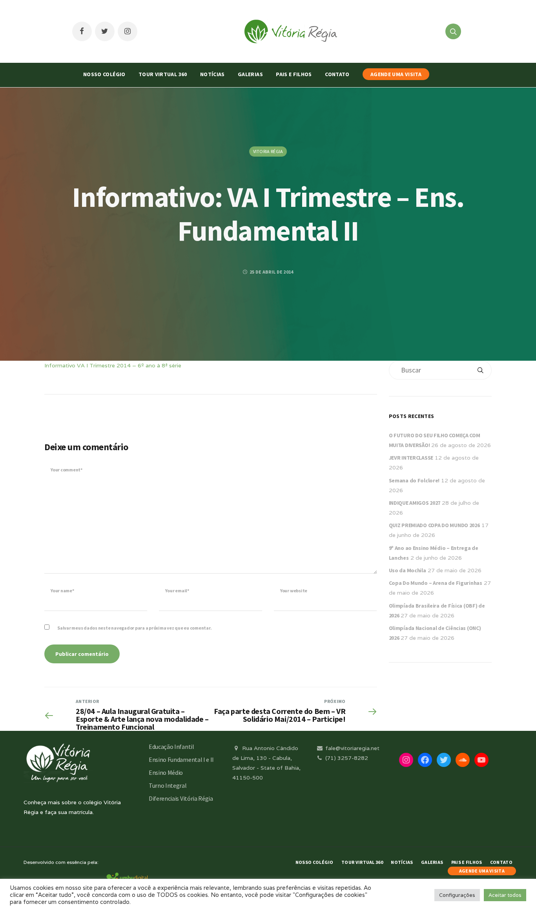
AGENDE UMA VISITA (395, 74)
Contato (337, 74)
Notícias (212, 74)
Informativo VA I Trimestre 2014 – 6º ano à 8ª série (112, 365)
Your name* (62, 590)
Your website (293, 590)
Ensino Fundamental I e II (181, 759)
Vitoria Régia (268, 151)
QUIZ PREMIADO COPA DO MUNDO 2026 (434, 525)
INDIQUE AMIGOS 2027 (415, 502)
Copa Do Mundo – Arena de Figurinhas (435, 582)
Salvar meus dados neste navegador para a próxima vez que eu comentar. (134, 628)
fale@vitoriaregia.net (351, 748)
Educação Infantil (171, 746)
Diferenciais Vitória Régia (181, 798)
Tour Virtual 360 (163, 74)
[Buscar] (480, 370)
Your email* (177, 590)
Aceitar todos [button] (505, 895)
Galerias (250, 74)
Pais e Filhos (294, 74)
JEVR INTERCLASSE (411, 457)
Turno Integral (168, 785)
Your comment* (66, 470)
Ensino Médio (166, 772)
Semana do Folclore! (414, 480)
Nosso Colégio (104, 74)
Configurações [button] (457, 895)
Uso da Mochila (407, 570)
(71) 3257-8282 (346, 757)
